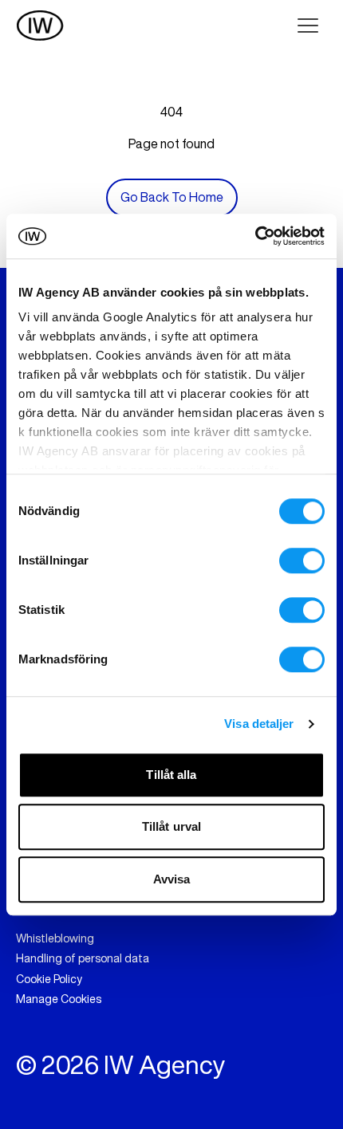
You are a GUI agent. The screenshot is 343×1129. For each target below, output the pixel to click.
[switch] (302, 560)
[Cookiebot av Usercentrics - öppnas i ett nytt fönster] (255, 236)
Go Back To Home (171, 197)
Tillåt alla (171, 774)
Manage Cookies (58, 999)
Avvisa (172, 879)
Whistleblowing (55, 938)
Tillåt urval (171, 826)
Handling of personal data (82, 958)
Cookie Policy (49, 979)
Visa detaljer (259, 723)
